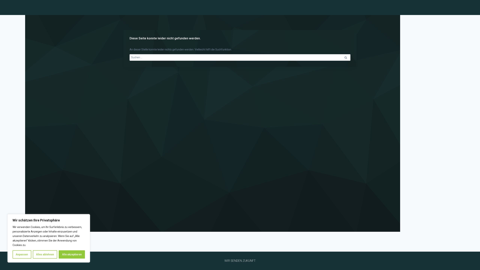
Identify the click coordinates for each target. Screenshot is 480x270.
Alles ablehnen (45, 254)
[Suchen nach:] (240, 57)
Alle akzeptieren (72, 254)
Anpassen (22, 254)
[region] (49, 238)
